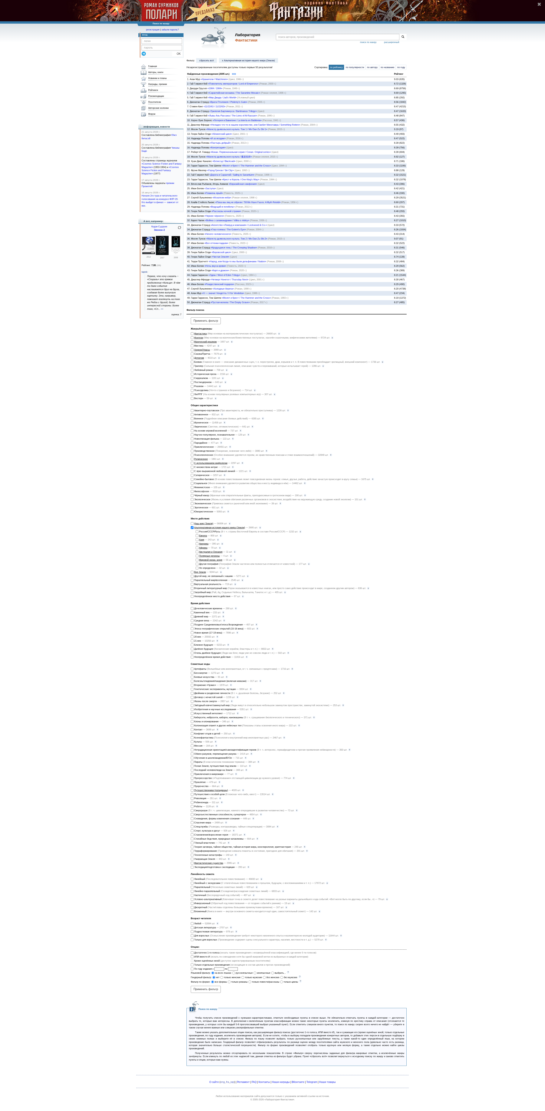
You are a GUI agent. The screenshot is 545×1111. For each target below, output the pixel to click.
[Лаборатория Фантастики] (214, 37)
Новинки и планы (157, 78)
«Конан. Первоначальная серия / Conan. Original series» (240, 152)
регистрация (152, 29)
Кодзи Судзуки (159, 226)
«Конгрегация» (218, 147)
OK (177, 53)
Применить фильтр (206, 320)
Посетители (154, 102)
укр (232, 1082)
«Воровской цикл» (221, 252)
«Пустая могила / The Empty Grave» (230, 302)
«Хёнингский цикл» (221, 134)
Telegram (311, 1082)
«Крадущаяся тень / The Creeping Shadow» (234, 247)
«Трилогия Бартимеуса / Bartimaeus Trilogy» (233, 111)
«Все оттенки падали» (216, 243)
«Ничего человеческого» (217, 234)
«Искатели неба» (221, 197)
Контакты (264, 1082)
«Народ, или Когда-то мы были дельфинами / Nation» (237, 261)
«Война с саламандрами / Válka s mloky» (227, 220)
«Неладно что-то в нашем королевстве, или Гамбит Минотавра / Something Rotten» (255, 124)
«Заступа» (210, 188)
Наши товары (327, 1082)
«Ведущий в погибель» (222, 206)
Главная (152, 66)
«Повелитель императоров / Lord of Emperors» (233, 83)
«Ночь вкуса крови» (215, 266)
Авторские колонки (158, 108)
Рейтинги (153, 90)
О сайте (214, 1082)
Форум (151, 114)
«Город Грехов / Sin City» (220, 170)
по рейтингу (336, 67)
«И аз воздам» (218, 138)
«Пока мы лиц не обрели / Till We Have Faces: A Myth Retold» (248, 202)
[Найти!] (403, 37)
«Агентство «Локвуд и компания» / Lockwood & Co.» (239, 225)
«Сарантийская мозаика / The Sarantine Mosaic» (234, 93)
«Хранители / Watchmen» (214, 79)
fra (227, 1082)
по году (401, 67)
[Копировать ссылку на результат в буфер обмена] (234, 73)
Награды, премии (157, 84)
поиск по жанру (368, 42)
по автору (372, 67)
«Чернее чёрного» (214, 216)
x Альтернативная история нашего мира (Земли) (248, 60)
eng (222, 1082)
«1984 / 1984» (215, 88)
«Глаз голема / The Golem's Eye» (228, 229)
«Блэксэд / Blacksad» (223, 161)
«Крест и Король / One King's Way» (240, 179)
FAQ (254, 1082)
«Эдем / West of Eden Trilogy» (224, 275)
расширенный (391, 42)
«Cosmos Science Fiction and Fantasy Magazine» (160, 170)
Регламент (243, 1082)
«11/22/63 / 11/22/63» (214, 106)
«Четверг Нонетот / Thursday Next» (229, 279)
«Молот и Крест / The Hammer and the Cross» (246, 165)
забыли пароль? (170, 29)
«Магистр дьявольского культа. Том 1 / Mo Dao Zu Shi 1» (236, 129)
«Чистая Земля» (220, 256)
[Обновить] (179, 229)
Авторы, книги (155, 72)
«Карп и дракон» (220, 270)
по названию (387, 67)
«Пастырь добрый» (220, 143)
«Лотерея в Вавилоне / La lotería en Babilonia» (237, 120)
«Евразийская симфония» (243, 184)
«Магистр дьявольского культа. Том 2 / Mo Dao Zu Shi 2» (236, 238)
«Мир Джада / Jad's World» (222, 97)
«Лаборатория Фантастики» (279, 1099)
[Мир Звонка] (162, 254)
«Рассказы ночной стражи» (226, 211)
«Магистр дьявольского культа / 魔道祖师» (229, 156)
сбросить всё (206, 60)
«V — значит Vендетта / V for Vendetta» (223, 293)
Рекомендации (156, 96)
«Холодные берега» (223, 288)
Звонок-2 (159, 230)
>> (162, 309)
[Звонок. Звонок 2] (148, 253)
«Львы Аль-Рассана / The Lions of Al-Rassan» (232, 115)
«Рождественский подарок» (219, 284)
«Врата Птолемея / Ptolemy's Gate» (228, 102)
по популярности (355, 67)
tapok (144, 272)
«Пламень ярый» (213, 193)
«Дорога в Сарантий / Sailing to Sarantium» (231, 174)
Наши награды (281, 1082)
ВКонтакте (298, 1082)
